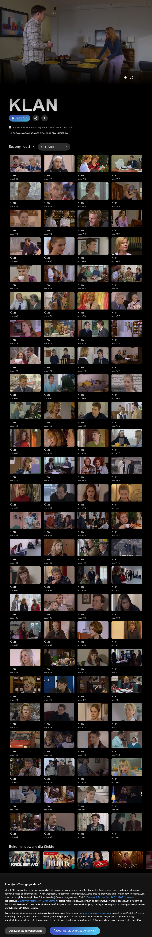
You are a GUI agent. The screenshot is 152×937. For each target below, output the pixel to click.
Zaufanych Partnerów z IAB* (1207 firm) (107, 897)
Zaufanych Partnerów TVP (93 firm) (37, 900)
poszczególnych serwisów (96, 912)
